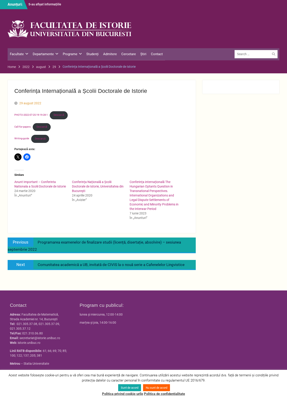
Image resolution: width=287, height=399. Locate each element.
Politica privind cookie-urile (122, 394)
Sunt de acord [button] (129, 387)
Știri (143, 54)
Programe (70, 54)
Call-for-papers (22, 126)
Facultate (17, 54)
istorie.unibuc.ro (29, 342)
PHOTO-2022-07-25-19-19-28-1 (31, 114)
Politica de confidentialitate (164, 394)
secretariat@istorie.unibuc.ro (40, 338)
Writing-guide (21, 138)
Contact (157, 54)
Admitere (110, 54)
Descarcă (59, 114)
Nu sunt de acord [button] (156, 387)
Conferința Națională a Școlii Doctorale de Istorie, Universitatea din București (98, 186)
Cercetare (128, 54)
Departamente (43, 54)
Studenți (92, 54)
